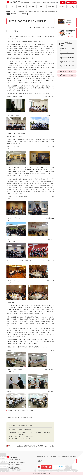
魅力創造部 (12, 429)
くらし (11, 6)
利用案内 (39, 456)
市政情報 (61, 6)
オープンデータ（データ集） (71, 7)
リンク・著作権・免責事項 (54, 456)
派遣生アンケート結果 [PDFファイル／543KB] (21, 410)
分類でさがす (21, 11)
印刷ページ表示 (50, 27)
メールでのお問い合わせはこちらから (19, 438)
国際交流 (31, 11)
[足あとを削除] (27, 14)
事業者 (41, 6)
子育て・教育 (21, 6)
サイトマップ (45, 456)
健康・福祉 (31, 6)
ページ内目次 (14, 31)
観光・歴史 (51, 6)
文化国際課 (19, 429)
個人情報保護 (65, 456)
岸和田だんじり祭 (70, 20)
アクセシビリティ (73, 456)
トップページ (14, 11)
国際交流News (37, 11)
